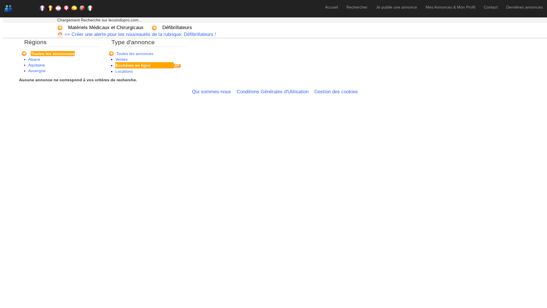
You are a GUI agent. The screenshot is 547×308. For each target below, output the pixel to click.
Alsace (34, 59)
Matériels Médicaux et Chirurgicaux (106, 27)
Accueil (331, 7)
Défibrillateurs (177, 27)
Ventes (121, 59)
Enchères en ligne (133, 65)
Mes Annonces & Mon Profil (450, 7)
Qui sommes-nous (211, 91)
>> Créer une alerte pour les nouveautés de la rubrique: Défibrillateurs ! (139, 34)
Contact (491, 7)
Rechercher (357, 7)
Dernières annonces (524, 7)
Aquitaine (36, 65)
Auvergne (37, 70)
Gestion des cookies (336, 91)
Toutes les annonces (134, 53)
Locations (124, 71)
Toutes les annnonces (52, 53)
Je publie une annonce (396, 7)
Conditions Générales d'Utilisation (273, 91)
